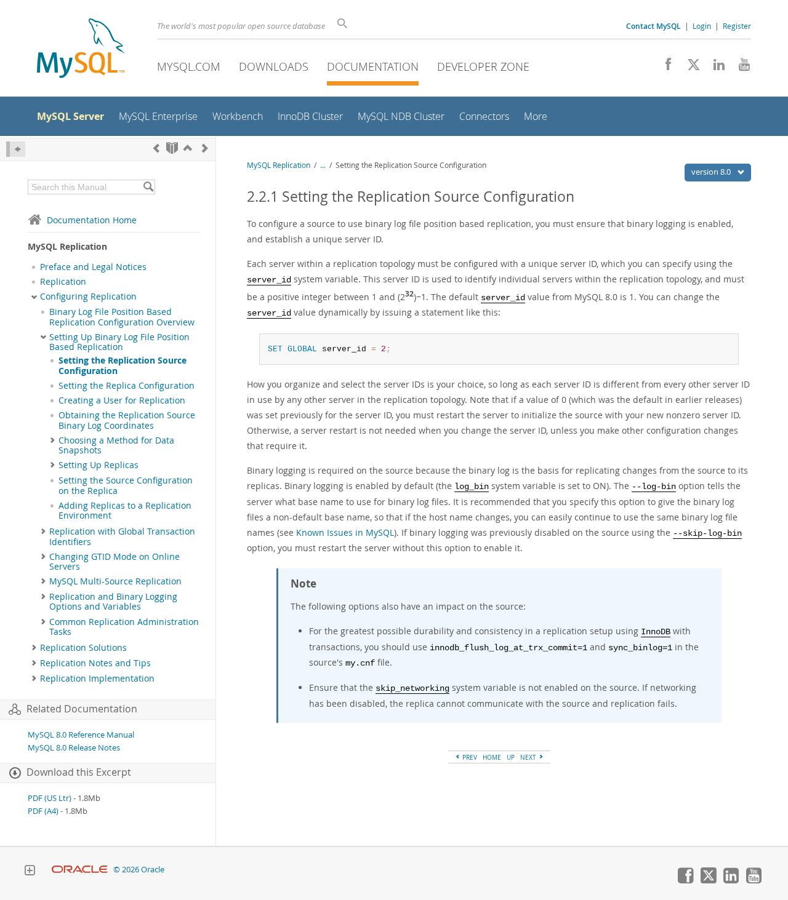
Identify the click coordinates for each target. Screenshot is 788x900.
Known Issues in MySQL (345, 532)
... (323, 165)
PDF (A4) (43, 811)
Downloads (273, 66)
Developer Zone (483, 66)
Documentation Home (92, 220)
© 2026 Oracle (138, 869)
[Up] (187, 147)
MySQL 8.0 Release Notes (74, 748)
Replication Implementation (97, 678)
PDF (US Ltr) (49, 798)
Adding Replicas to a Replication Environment (124, 510)
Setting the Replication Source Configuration (122, 365)
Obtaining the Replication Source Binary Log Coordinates (126, 420)
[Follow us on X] (689, 67)
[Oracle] (80, 869)
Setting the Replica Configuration (126, 385)
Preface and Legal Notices (93, 267)
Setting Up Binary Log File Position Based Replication (119, 342)
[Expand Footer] (30, 871)
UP (511, 757)
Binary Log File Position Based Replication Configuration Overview (122, 316)
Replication (63, 281)
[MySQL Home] (81, 49)
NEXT (529, 757)
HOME (492, 757)
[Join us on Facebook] (664, 67)
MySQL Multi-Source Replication (115, 581)
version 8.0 (712, 171)
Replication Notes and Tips (95, 663)
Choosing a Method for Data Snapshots (116, 445)
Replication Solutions (83, 647)
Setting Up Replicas (98, 465)
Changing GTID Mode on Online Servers (114, 561)
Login (702, 26)
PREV (468, 757)
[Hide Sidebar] (15, 149)
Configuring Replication (88, 296)
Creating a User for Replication (121, 400)
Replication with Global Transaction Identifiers (122, 536)
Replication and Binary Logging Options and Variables (113, 601)
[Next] (205, 147)
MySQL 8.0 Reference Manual (81, 735)
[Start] (172, 147)
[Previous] (156, 147)
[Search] (148, 187)
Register (737, 26)
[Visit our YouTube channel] (739, 67)
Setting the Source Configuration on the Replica (125, 485)
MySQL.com (188, 66)
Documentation (373, 66)
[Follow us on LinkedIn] (714, 67)
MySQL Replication (278, 165)
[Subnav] (34, 296)
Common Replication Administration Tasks (124, 626)
